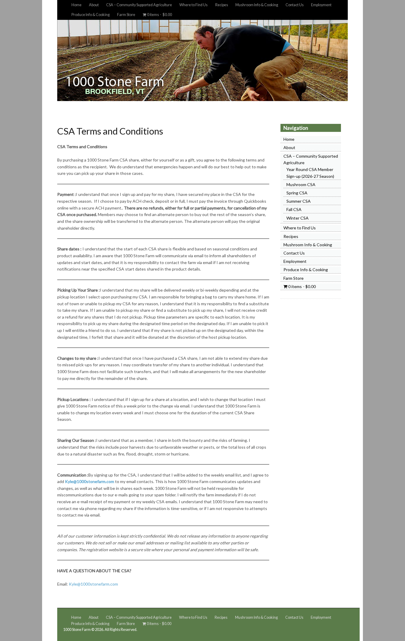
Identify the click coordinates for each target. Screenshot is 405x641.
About (94, 5)
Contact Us (295, 5)
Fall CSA (294, 209)
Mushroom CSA (300, 184)
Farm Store (126, 14)
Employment (321, 5)
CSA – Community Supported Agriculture (139, 5)
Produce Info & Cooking (90, 14)
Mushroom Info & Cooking (256, 5)
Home (76, 5)
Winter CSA (297, 217)
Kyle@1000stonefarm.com (89, 481)
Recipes (221, 5)
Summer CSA (298, 201)
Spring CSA (296, 192)
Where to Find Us (193, 5)
